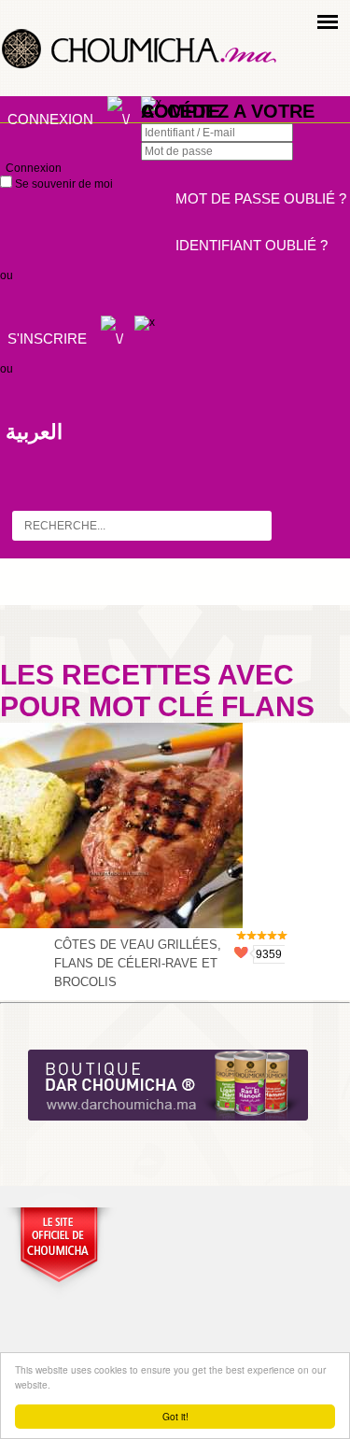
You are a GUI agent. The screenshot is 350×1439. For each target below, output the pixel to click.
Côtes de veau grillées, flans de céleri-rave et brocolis (137, 963)
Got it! (175, 1416)
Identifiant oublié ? (251, 245)
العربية (34, 432)
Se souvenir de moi (62, 183)
